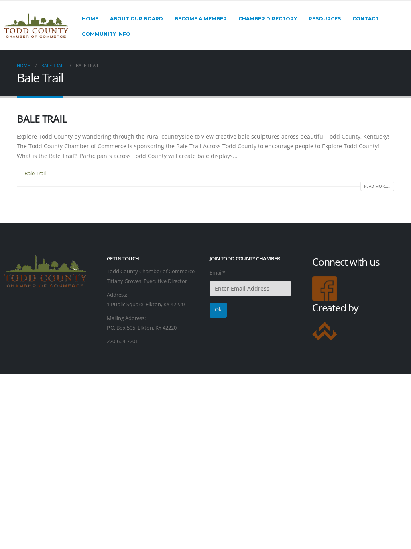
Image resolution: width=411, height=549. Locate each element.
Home (90, 19)
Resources (325, 19)
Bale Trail (35, 173)
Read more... (377, 186)
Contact (365, 19)
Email (217, 272)
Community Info (106, 34)
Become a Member (201, 19)
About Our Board (136, 19)
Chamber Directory (267, 19)
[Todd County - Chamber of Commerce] (36, 25)
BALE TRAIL (42, 118)
